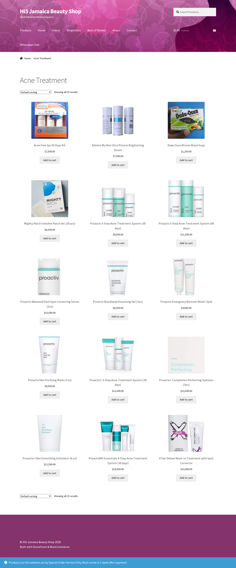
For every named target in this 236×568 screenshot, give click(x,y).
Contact (132, 30)
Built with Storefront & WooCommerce (44, 547)
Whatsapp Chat (29, 44)
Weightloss (74, 30)
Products (25, 30)
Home (42, 30)
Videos (56, 30)
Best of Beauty (96, 30)
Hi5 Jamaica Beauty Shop (50, 11)
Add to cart (49, 160)
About (116, 30)
